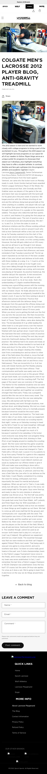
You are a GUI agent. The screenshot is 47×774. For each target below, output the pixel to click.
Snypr (17, 692)
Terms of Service (19, 733)
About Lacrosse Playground (23, 706)
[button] (2, 18)
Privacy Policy (18, 722)
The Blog (16, 711)
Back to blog (25, 585)
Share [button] (8, 96)
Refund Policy (18, 727)
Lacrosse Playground (23, 687)
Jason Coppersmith (17, 172)
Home (17, 671)
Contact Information (20, 716)
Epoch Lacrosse (21, 676)
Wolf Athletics (21, 681)
